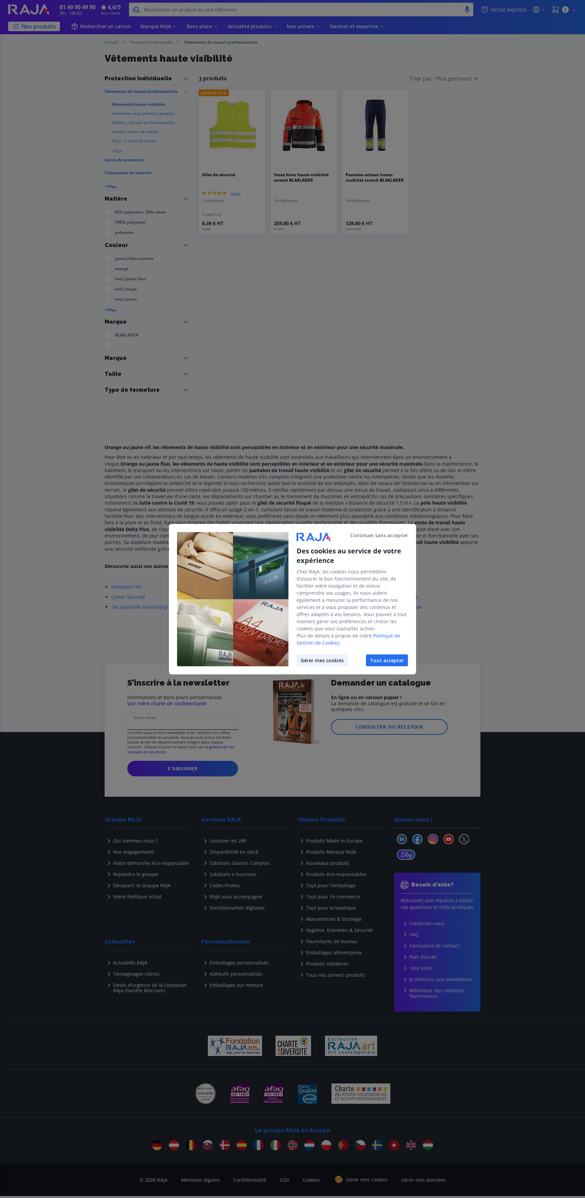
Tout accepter (387, 660)
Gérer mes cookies (322, 660)
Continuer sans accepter (379, 535)
